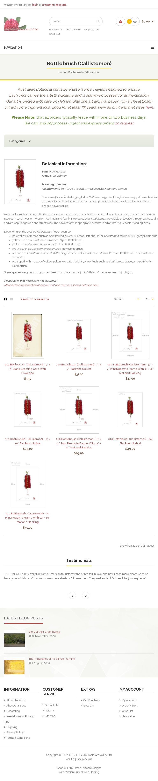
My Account (56, 29)
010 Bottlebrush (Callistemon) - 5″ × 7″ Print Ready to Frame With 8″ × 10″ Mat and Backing (130, 369)
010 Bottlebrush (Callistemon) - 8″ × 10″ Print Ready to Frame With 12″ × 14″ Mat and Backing (79, 443)
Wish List (127, 710)
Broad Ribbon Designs (87, 767)
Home (62, 72)
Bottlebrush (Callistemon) (84, 72)
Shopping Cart (92, 29)
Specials (88, 705)
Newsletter (128, 716)
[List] (11, 299)
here (149, 107)
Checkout (54, 33)
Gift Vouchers (91, 700)
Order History (130, 705)
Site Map (50, 715)
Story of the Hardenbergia (44, 631)
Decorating (13, 710)
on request (124, 123)
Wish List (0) (73, 29)
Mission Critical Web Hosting (82, 772)
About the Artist (15, 700)
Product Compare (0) (35, 299)
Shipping (11, 727)
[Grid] (5, 299)
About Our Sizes (16, 705)
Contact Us (51, 705)
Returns (50, 710)
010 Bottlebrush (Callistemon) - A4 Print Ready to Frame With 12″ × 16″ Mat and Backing (27, 518)
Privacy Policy (14, 732)
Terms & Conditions (18, 737)
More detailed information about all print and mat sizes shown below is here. (51, 285)
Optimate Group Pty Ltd (97, 754)
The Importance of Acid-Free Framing (52, 658)
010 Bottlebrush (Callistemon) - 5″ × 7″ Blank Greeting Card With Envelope (28, 369)
